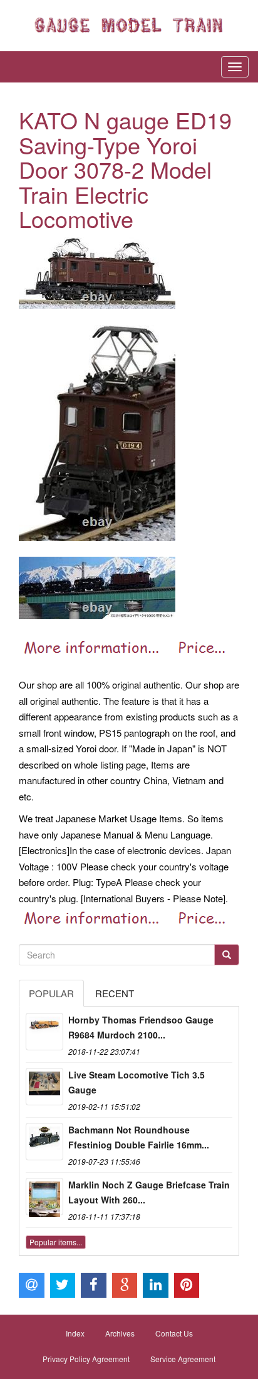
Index (75, 1333)
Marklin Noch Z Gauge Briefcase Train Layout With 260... (149, 1192)
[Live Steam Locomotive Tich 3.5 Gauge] (44, 1086)
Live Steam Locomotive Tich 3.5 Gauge (136, 1082)
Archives (120, 1333)
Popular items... (55, 1242)
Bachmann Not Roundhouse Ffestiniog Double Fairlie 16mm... (138, 1137)
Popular (51, 993)
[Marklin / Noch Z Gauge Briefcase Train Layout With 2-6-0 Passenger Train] (44, 1196)
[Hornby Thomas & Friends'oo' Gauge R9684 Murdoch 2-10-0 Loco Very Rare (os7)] (44, 1031)
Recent (114, 993)
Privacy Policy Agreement (86, 1358)
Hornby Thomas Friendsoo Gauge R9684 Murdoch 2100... (141, 1027)
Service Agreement (182, 1358)
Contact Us (174, 1333)
